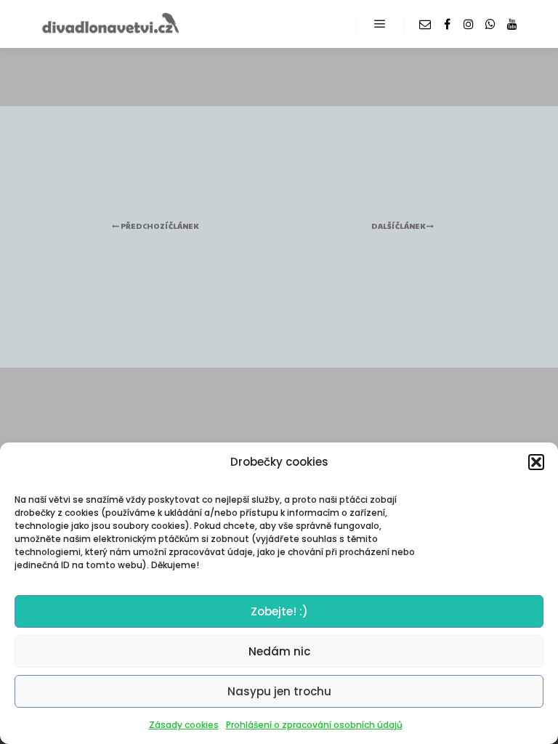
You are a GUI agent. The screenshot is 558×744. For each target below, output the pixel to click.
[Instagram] (468, 24)
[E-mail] (425, 24)
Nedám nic (279, 651)
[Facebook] (446, 24)
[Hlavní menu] (380, 24)
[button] (536, 462)
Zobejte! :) (279, 611)
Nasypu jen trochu (279, 691)
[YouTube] (512, 24)
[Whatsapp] (490, 24)
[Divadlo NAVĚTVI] (109, 24)
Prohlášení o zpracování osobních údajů (314, 725)
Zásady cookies (184, 725)
